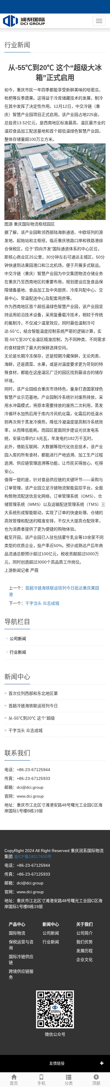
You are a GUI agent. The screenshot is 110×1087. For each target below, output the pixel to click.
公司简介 (84, 933)
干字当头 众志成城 (42, 603)
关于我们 (84, 924)
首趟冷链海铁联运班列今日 (33, 705)
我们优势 (84, 941)
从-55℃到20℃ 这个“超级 (32, 718)
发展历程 (84, 950)
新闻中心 (51, 924)
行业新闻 (18, 652)
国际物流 (17, 933)
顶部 (96, 1083)
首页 (14, 1083)
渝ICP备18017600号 (32, 856)
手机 (41, 1083)
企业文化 (84, 959)
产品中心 (17, 924)
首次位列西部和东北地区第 (33, 693)
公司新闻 (18, 638)
